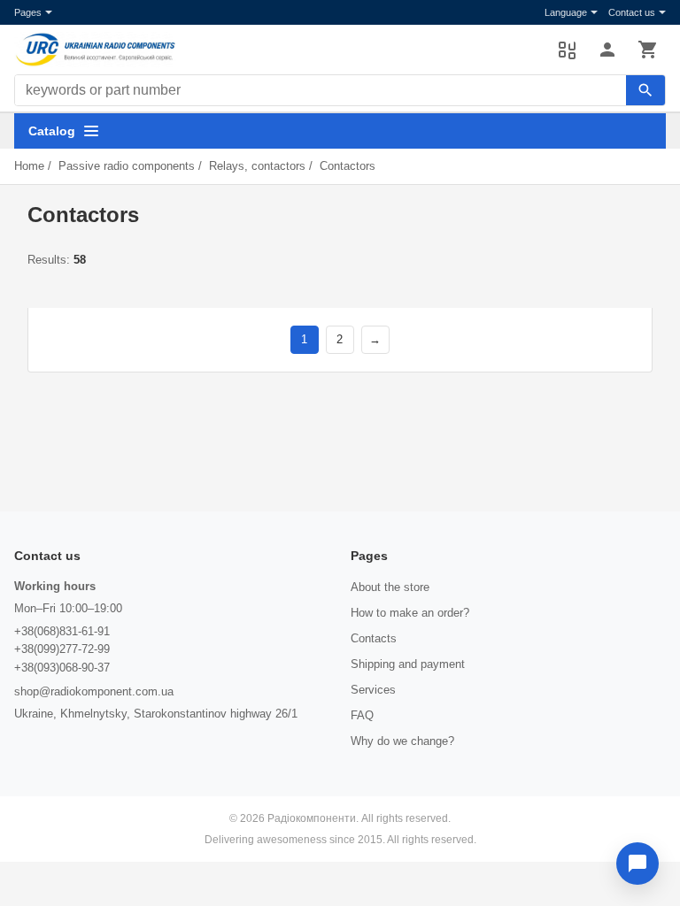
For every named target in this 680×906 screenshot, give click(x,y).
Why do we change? (402, 741)
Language (566, 12)
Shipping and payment (408, 664)
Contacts (374, 638)
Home (29, 166)
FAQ (362, 715)
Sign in (607, 49)
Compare (566, 49)
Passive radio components (126, 166)
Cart (648, 49)
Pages (28, 12)
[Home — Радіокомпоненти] (277, 49)
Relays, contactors (257, 166)
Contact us (631, 12)
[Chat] (637, 863)
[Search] (645, 90)
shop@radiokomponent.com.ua (94, 691)
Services (373, 689)
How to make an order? (410, 612)
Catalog (51, 131)
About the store (390, 587)
